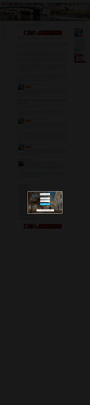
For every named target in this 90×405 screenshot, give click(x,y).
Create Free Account (46, 210)
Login (45, 204)
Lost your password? (45, 206)
